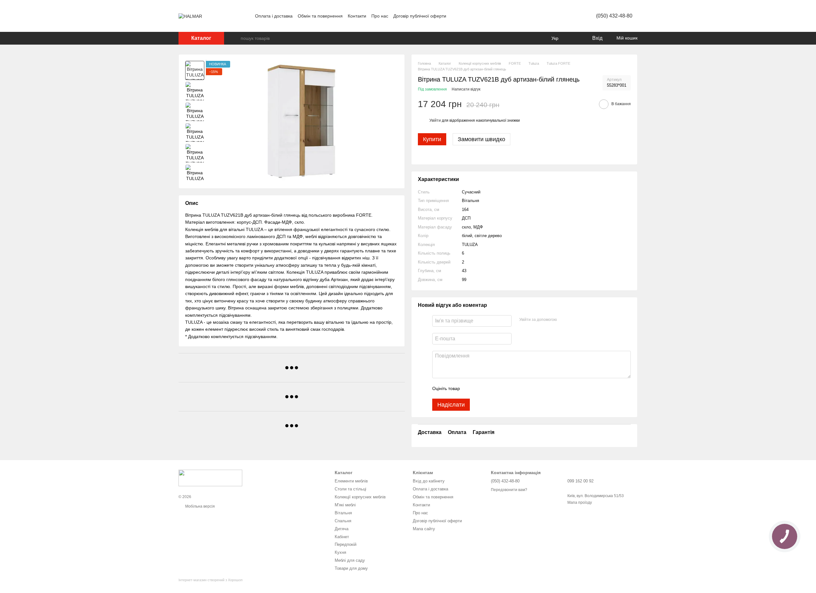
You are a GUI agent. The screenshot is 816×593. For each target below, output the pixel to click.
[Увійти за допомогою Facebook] (564, 320)
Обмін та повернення (320, 15)
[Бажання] (574, 38)
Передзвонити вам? (509, 490)
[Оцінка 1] (470, 388)
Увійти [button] (435, 120)
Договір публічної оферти (419, 15)
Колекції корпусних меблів (360, 497)
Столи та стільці (350, 489)
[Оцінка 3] (491, 388)
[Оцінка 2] (481, 388)
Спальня (343, 520)
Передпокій (345, 544)
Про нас (379, 15)
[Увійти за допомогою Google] (574, 320)
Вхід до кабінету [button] (429, 481)
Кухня (340, 552)
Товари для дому (351, 568)
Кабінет (342, 536)
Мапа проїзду (579, 502)
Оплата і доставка (274, 15)
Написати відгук (466, 89)
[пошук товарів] (235, 38)
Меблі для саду (350, 560)
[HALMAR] (210, 477)
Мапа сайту (424, 528)
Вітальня (343, 512)
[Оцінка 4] (501, 388)
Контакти (357, 15)
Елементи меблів (351, 481)
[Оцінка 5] (511, 388)
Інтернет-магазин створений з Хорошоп (210, 580)
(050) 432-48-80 (614, 15)
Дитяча (341, 528)
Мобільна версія (199, 506)
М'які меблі (345, 505)
